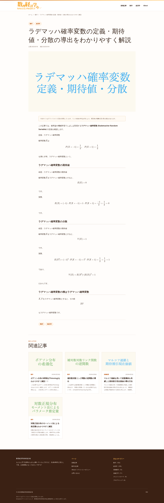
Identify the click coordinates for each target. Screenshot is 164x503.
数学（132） (117, 463)
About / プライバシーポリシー (81, 470)
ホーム (30, 15)
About (145, 6)
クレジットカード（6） (120, 477)
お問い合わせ (76, 473)
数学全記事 (75, 466)
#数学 (41, 324)
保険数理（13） (118, 470)
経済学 (138, 6)
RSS (147, 492)
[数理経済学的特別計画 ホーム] (29, 5)
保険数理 (106, 374)
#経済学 (49, 324)
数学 (131, 6)
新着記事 (124, 6)
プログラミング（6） (119, 480)
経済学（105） (117, 466)
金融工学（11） (118, 473)
